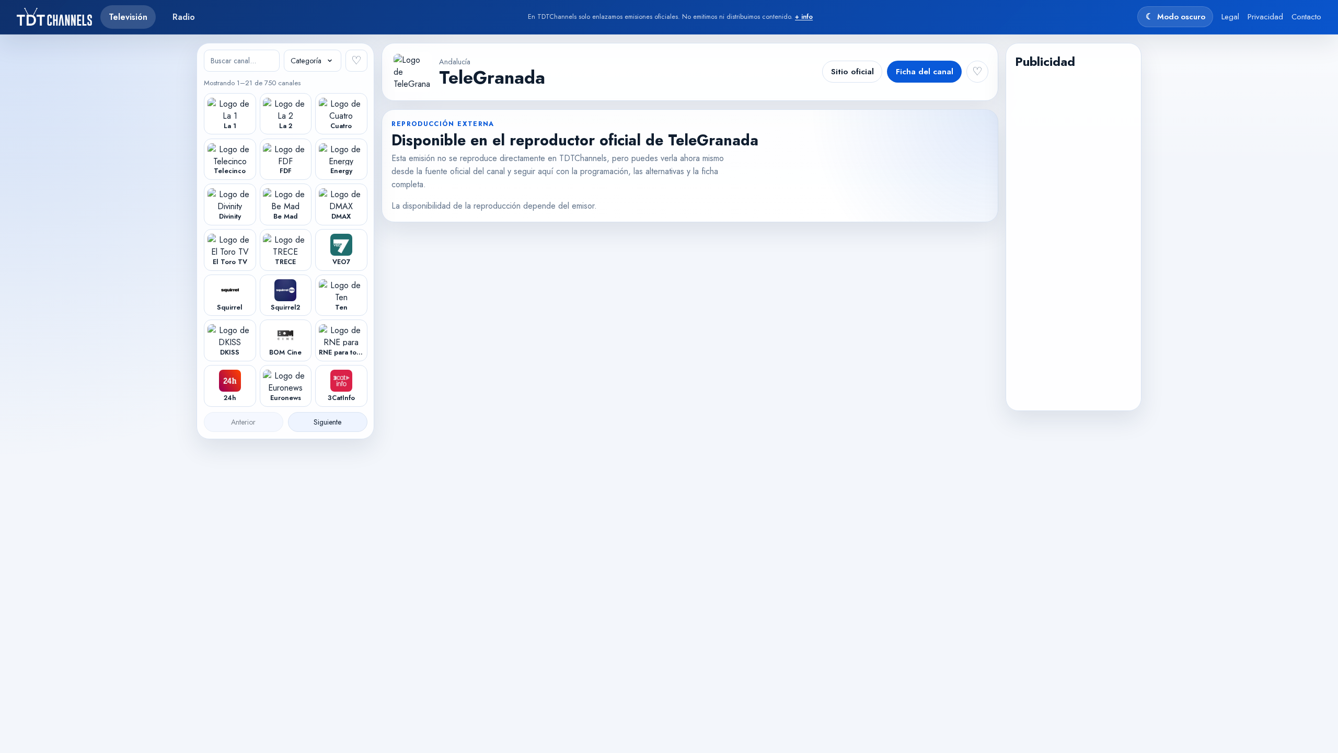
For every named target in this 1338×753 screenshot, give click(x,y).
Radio (183, 17)
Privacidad (1265, 16)
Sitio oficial (852, 71)
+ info (804, 16)
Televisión (128, 17)
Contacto (1306, 16)
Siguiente (327, 422)
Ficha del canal (924, 71)
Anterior (243, 422)
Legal (1230, 16)
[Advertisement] (1073, 236)
